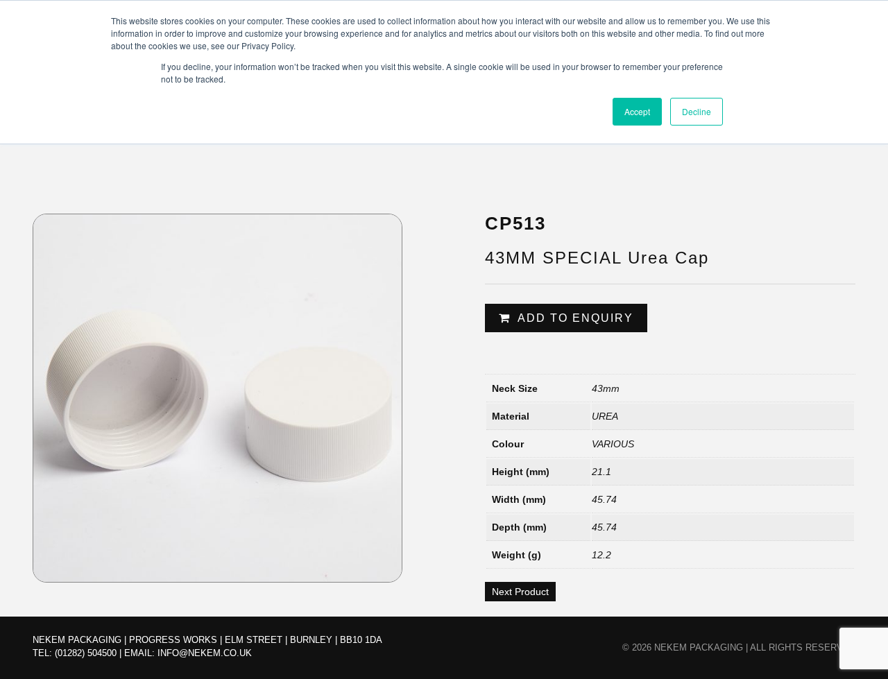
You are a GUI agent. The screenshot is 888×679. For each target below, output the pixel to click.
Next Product (520, 591)
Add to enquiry (575, 318)
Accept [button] (637, 111)
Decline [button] (696, 111)
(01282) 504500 (86, 653)
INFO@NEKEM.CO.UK (204, 653)
